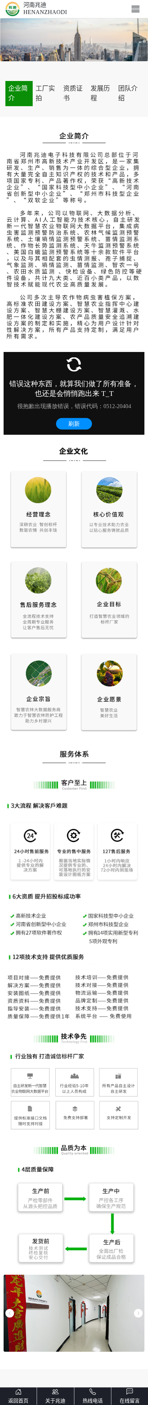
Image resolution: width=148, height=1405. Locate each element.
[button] (9, 1313)
